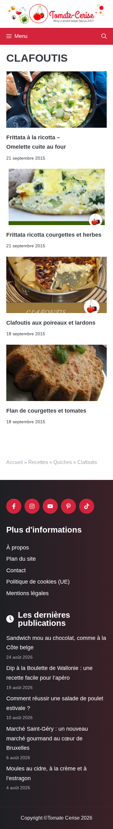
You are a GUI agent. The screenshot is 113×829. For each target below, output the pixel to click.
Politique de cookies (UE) (38, 582)
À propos (17, 547)
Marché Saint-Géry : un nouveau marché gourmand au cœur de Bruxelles (47, 738)
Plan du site (21, 559)
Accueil (14, 462)
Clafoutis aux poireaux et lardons (50, 323)
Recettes (38, 462)
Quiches (62, 462)
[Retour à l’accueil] (56, 13)
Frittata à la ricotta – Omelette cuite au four (36, 142)
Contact (16, 570)
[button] (104, 36)
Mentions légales (27, 593)
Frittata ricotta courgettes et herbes (53, 235)
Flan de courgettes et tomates (46, 411)
